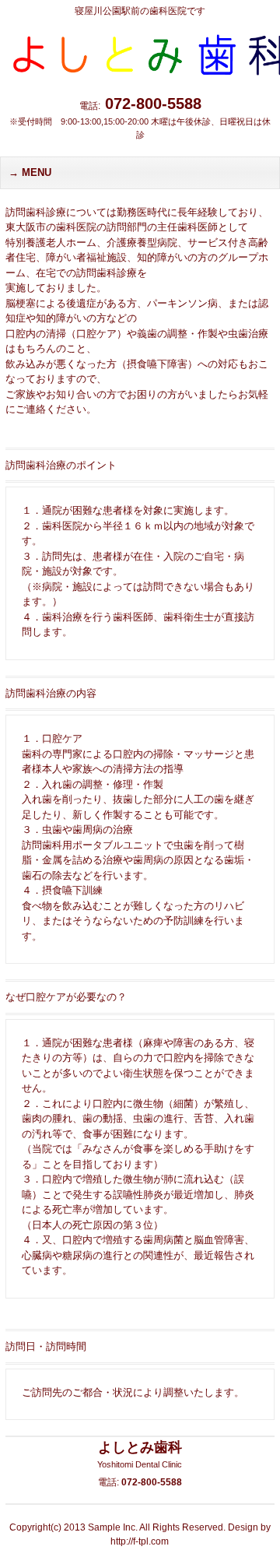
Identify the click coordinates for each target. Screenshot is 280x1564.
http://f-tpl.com (139, 1541)
